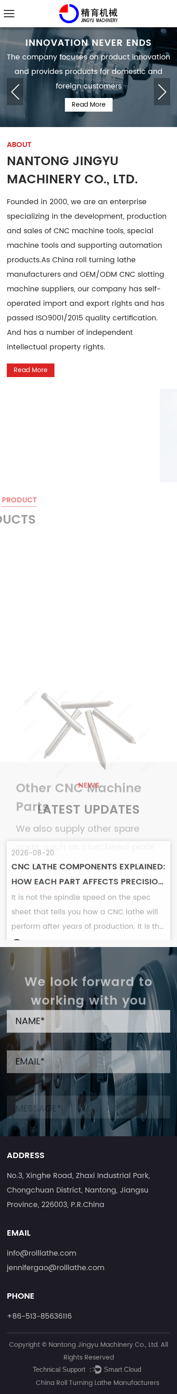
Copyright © (29, 1345)
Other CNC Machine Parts (79, 665)
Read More (89, 104)
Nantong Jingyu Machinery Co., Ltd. (105, 1345)
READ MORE (46, 922)
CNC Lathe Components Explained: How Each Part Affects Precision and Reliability (88, 851)
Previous (15, 91)
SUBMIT (31, 1113)
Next (162, 91)
